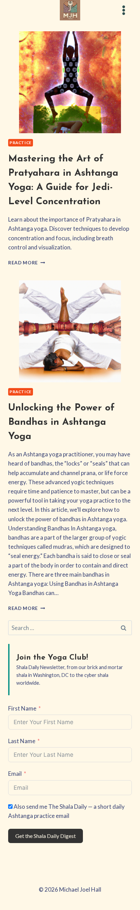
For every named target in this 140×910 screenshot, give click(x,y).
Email (15, 773)
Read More (26, 262)
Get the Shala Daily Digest (45, 836)
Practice (21, 142)
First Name (22, 708)
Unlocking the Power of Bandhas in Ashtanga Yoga (61, 422)
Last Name (21, 741)
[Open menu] (123, 10)
